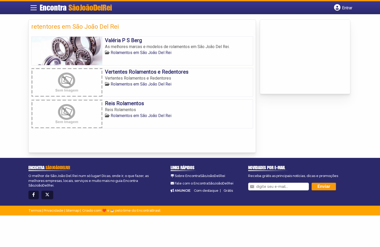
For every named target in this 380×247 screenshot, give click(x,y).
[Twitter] (47, 195)
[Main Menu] (33, 8)
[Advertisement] (301, 57)
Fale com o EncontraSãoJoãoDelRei (204, 183)
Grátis (228, 190)
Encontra (76, 7)
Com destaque (206, 190)
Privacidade (53, 210)
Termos (34, 210)
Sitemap (72, 210)
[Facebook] (33, 195)
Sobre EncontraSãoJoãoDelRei (200, 176)
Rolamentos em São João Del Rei (141, 52)
